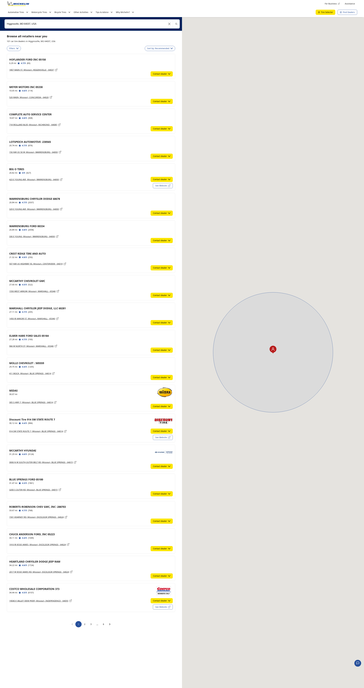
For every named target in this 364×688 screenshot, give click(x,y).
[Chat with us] (357, 663)
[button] (169, 24)
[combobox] (92, 23)
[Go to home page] (18, 3)
